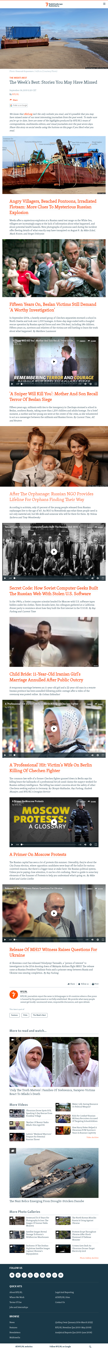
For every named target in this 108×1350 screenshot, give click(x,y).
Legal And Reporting (64, 1292)
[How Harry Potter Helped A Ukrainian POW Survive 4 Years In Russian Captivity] (63, 1130)
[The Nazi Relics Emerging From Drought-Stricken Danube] (54, 1173)
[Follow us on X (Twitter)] (36, 1275)
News (12, 1323)
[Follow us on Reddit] (18, 1275)
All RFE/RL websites (24, 1347)
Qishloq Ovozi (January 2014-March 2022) (74, 1323)
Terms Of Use (15, 1302)
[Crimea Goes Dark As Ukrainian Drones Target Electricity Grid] (63, 1249)
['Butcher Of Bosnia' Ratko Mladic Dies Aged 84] (16, 1125)
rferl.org (28, 114)
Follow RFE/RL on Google (60, 1347)
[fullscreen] (96, 384)
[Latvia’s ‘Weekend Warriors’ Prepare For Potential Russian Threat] (16, 1137)
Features (13, 1328)
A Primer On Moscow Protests (28, 801)
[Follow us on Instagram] (24, 1275)
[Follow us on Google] (30, 1275)
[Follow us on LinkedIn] (48, 1275)
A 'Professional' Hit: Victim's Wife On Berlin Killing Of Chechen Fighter (41, 704)
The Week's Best (18, 78)
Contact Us (60, 1302)
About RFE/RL (15, 1292)
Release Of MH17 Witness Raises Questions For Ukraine (33, 888)
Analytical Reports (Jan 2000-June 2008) (73, 1333)
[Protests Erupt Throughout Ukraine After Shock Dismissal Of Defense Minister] (63, 1235)
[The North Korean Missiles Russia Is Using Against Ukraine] (63, 1221)
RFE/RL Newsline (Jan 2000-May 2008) (73, 1328)
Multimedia (14, 1338)
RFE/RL (15, 94)
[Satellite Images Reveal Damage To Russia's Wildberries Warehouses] (16, 1235)
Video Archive (93, 1138)
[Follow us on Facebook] (42, 1275)
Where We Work (16, 1297)
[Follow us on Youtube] (11, 1275)
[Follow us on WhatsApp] (54, 1275)
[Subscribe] (60, 1275)
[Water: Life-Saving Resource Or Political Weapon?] (63, 1107)
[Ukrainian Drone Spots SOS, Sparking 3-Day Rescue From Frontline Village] (16, 1113)
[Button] (14, 100)
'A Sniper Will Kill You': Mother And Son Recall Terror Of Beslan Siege (47, 341)
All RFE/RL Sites (62, 1297)
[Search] (90, 1346)
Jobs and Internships (18, 1308)
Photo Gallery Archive (89, 1258)
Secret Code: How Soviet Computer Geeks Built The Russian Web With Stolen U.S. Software (52, 527)
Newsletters (14, 1333)
